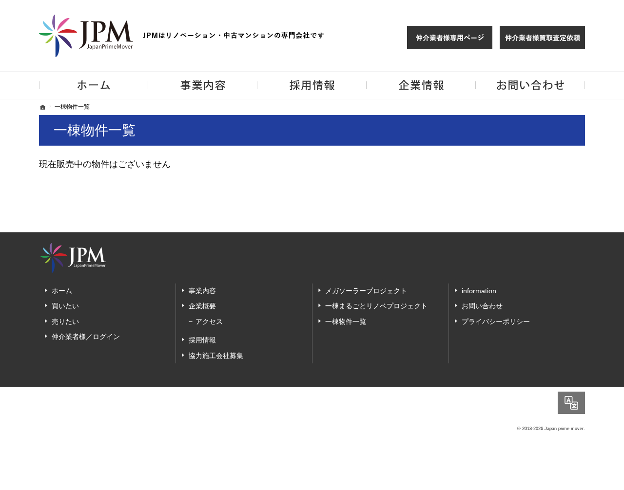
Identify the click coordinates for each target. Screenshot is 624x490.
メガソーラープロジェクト (366, 291)
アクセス (209, 321)
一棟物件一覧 (345, 321)
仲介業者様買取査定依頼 (542, 37)
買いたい (65, 306)
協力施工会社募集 (216, 355)
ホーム (62, 291)
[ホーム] (43, 107)
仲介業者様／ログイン (86, 336)
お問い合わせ (482, 306)
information (479, 291)
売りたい (65, 321)
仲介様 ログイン (449, 37)
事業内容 (202, 291)
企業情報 (421, 85)
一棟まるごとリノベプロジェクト (376, 306)
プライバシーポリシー (496, 321)
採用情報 (202, 340)
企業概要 (202, 306)
